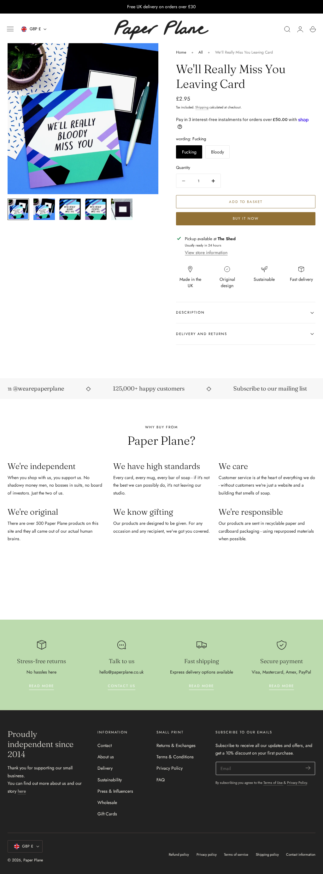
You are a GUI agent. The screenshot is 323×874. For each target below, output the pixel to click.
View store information (206, 252)
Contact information (300, 854)
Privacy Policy (169, 768)
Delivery (105, 768)
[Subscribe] (308, 767)
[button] (10, 29)
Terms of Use (273, 782)
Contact (104, 745)
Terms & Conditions (175, 757)
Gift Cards (107, 814)
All (200, 52)
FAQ (160, 779)
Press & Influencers (115, 791)
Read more (41, 685)
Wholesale (107, 802)
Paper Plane (33, 860)
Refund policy (179, 854)
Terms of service (236, 854)
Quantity (183, 168)
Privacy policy (207, 854)
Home (181, 52)
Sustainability (109, 779)
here (22, 791)
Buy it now (246, 218)
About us (105, 757)
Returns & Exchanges (176, 745)
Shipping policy (267, 854)
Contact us (121, 685)
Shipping (201, 107)
